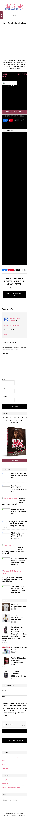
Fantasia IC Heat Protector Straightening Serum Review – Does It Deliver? (13, 579)
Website (4, 397)
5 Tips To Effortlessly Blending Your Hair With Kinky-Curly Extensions (19, 561)
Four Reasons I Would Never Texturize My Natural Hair (19, 489)
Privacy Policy (6, 780)
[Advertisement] (14, 41)
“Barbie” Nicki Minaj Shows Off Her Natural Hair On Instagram (18, 536)
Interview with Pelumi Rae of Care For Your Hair (19, 475)
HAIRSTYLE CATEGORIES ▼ (14, 112)
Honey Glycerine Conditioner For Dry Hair (18, 511)
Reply (6, 334)
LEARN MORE (14, 460)
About (3, 764)
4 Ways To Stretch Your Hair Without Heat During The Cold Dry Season (14, 525)
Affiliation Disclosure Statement (11, 787)
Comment (5, 353)
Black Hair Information (14, 6)
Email (4, 388)
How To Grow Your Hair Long (10, 757)
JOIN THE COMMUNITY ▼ (14, 294)
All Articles (5, 761)
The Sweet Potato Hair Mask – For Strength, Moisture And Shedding (18, 589)
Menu (14, 15)
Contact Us (5, 768)
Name (4, 379)
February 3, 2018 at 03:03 (12, 325)
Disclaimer (5, 783)
